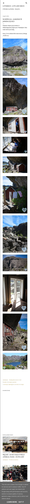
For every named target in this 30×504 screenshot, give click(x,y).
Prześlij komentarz (13, 459)
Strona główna (8, 9)
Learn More (12, 502)
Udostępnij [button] (5, 379)
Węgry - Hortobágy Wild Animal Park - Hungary (14, 456)
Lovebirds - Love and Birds (13, 6)
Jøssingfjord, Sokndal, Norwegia (16, 384)
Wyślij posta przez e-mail (15, 379)
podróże (14, 382)
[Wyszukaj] (26, 2)
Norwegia (9, 382)
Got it (21, 502)
